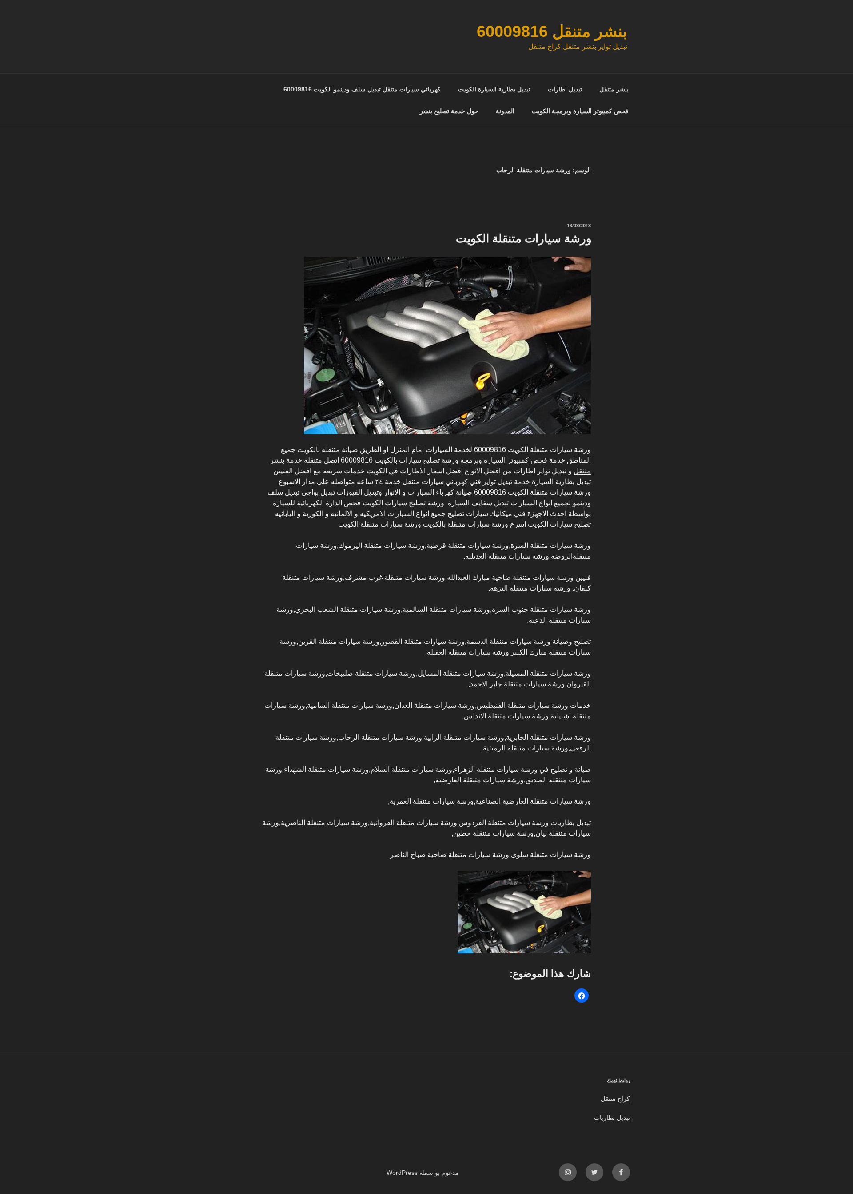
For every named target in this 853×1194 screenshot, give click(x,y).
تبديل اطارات (565, 89)
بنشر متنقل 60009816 (552, 31)
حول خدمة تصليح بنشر (449, 111)
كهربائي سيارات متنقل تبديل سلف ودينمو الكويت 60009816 (362, 89)
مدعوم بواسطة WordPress (423, 1172)
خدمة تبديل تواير (506, 481)
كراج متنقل (615, 1098)
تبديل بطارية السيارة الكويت (494, 89)
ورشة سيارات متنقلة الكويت (524, 238)
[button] (581, 995)
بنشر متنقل (614, 89)
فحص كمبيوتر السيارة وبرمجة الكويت (580, 111)
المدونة (505, 111)
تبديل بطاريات (612, 1117)
